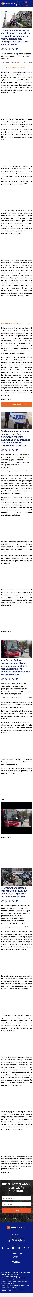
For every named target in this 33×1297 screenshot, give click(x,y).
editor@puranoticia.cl (16, 1238)
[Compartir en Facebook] (10, 49)
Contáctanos (16, 1239)
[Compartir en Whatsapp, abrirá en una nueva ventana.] (13, 49)
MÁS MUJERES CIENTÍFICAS (15, 67)
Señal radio (21, 5)
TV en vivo (21, 2)
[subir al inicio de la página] (29, 323)
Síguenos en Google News (16, 1240)
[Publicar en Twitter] (6, 49)
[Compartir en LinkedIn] (17, 49)
